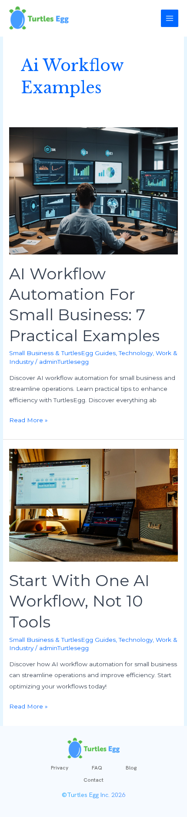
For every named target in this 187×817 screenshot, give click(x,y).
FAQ (97, 767)
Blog (131, 767)
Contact (93, 779)
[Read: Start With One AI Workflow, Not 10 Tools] (93, 504)
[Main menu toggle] (170, 18)
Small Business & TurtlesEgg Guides (62, 352)
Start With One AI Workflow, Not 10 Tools (79, 601)
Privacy (59, 767)
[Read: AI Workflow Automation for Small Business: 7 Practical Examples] (93, 190)
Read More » (28, 419)
